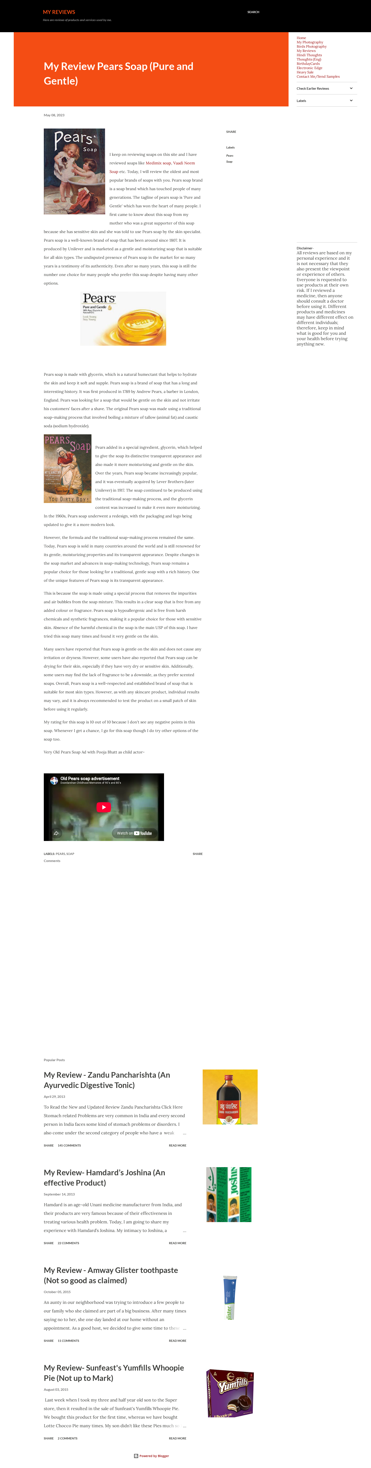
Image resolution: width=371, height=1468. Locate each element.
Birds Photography (312, 46)
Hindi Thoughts (309, 55)
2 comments (68, 1438)
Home (301, 38)
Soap (229, 161)
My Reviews (59, 12)
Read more (177, 1145)
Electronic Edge (309, 68)
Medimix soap (158, 163)
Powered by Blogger (154, 1456)
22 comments (68, 1243)
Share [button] (231, 131)
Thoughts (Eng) (309, 59)
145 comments (69, 1145)
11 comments (68, 1340)
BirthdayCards (308, 63)
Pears (229, 155)
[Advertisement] (116, 1004)
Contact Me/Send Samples (318, 76)
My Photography (310, 42)
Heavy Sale (305, 72)
